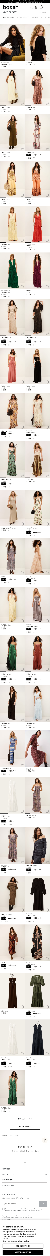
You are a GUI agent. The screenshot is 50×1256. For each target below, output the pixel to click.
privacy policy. (23, 1241)
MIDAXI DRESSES (23, 17)
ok (43, 1204)
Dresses (4, 1135)
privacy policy (32, 1209)
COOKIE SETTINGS (23, 1246)
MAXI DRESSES (8, 17)
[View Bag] (41, 7)
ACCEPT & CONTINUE (23, 1252)
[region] (25, 1238)
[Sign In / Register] (36, 7)
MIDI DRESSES (37, 17)
